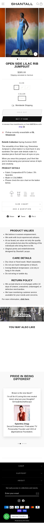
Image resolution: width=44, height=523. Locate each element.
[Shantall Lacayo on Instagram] (19, 500)
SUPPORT (21, 473)
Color (22, 94)
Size (21, 83)
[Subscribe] (37, 493)
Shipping (14, 75)
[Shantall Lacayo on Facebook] (23, 500)
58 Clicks (26, 521)
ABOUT (21, 480)
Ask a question (22, 209)
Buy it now (22, 119)
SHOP (21, 466)
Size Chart (22, 204)
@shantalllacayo (25, 402)
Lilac (22, 98)
